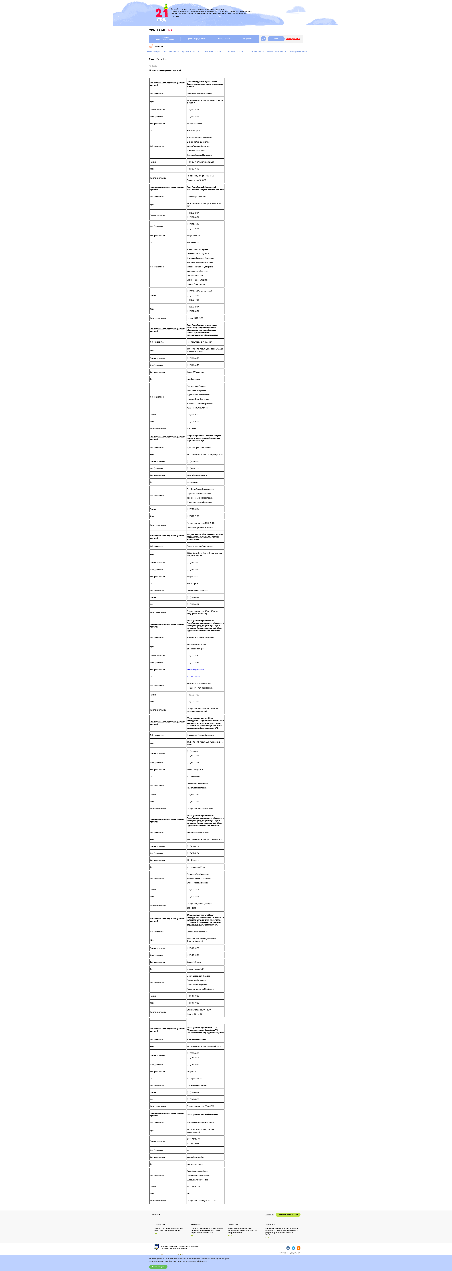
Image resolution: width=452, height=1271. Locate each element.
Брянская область (256, 52)
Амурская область (171, 52)
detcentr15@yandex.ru (195, 669)
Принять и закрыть (158, 1267)
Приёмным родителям (196, 39)
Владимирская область (276, 52)
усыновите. (160, 30)
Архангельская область (192, 52)
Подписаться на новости (288, 1215)
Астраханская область (214, 52)
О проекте (247, 39)
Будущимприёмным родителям (165, 39)
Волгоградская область (299, 52)
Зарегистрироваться (293, 39)
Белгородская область (236, 52)
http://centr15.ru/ (193, 676)
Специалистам (224, 39)
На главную (158, 46)
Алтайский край (153, 52)
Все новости (270, 1215)
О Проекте (175, 17)
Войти (276, 39)
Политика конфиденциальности (290, 1253)
